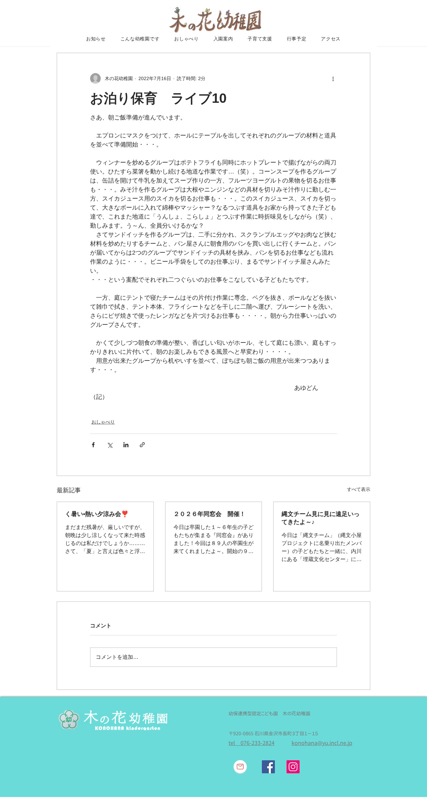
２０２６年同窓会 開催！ (209, 514)
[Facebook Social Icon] (268, 766)
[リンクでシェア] (142, 445)
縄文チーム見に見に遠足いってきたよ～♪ (321, 518)
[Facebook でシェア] (93, 445)
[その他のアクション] (333, 78)
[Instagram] (293, 766)
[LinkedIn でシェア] (126, 445)
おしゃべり (103, 422)
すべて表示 (358, 489)
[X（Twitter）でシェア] (109, 445)
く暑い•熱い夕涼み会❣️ (96, 514)
